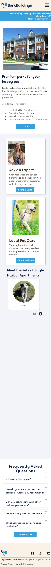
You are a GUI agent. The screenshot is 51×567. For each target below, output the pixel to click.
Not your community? (38, 19)
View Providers (25, 260)
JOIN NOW (25, 534)
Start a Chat (25, 189)
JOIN (25, 126)
